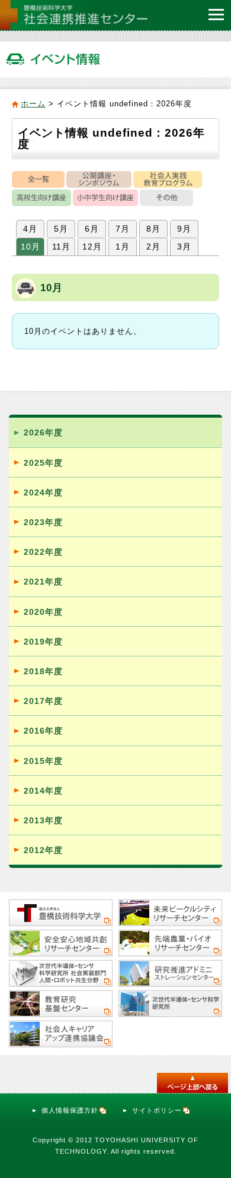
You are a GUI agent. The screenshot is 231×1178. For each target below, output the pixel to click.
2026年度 (43, 432)
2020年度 (43, 612)
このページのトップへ (192, 1083)
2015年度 (43, 761)
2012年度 (43, 850)
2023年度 (43, 522)
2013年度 (43, 820)
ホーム (33, 103)
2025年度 (43, 463)
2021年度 (43, 581)
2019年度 (43, 641)
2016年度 (43, 730)
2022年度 (43, 552)
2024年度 (43, 492)
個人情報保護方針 (69, 1110)
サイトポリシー (157, 1110)
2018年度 (43, 671)
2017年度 (43, 701)
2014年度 (43, 790)
